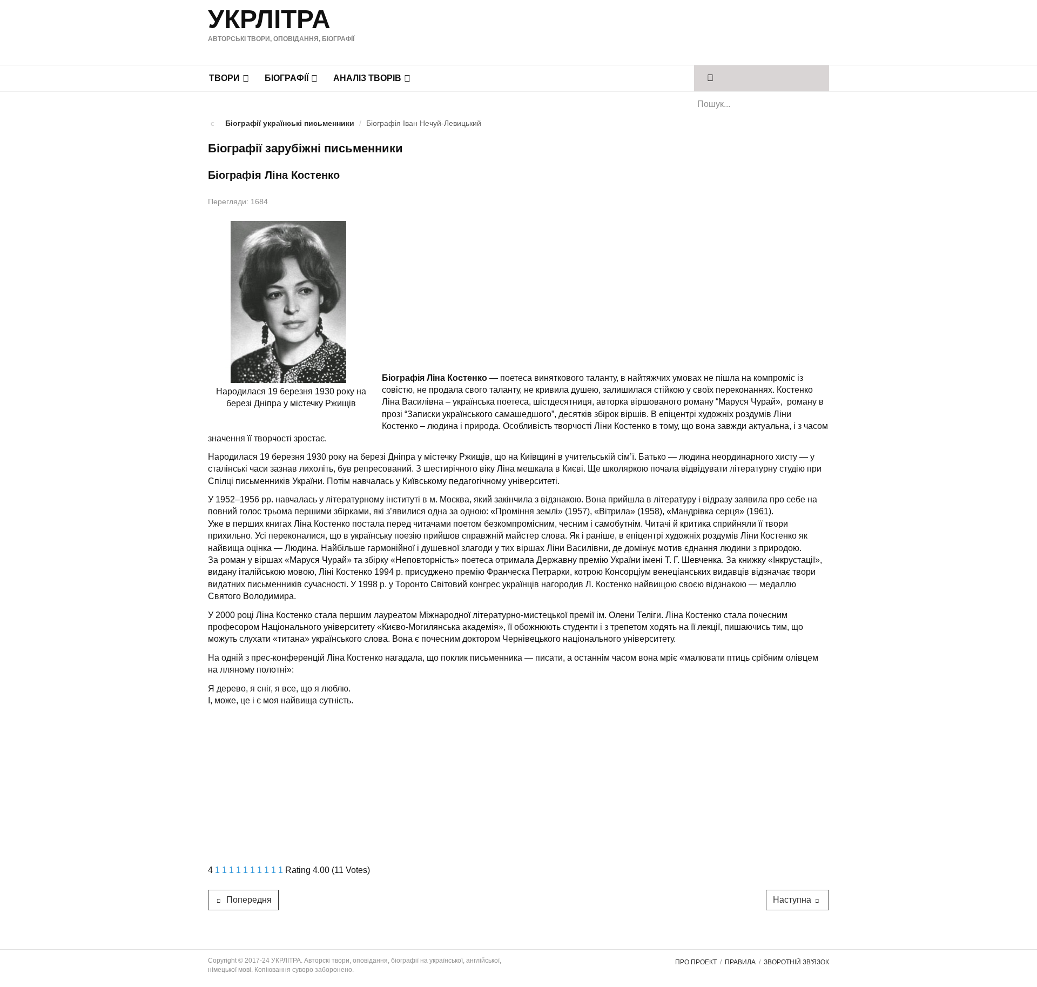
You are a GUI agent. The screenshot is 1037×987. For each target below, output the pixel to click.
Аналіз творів (367, 78)
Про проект (696, 962)
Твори (224, 78)
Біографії (286, 78)
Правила (740, 962)
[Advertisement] (620, 30)
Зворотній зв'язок (796, 962)
